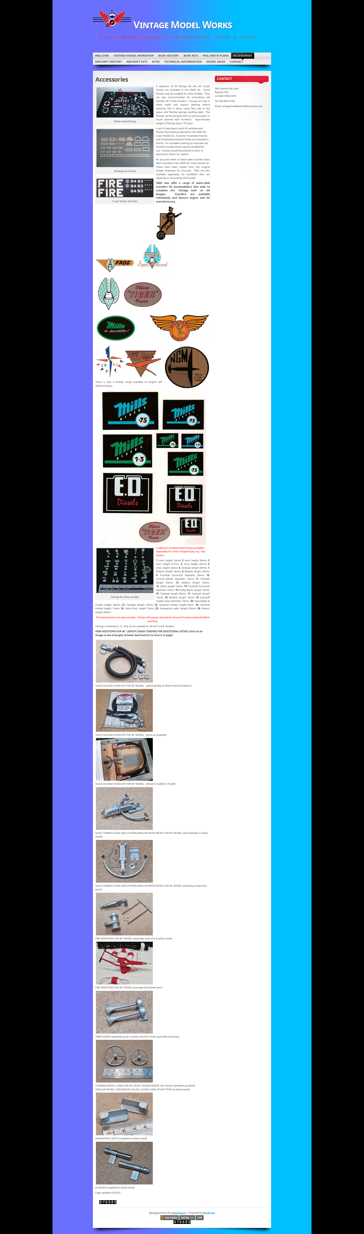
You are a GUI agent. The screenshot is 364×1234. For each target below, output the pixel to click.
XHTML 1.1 (187, 1217)
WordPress (209, 1212)
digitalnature (179, 1212)
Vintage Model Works (182, 24)
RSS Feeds (171, 1217)
